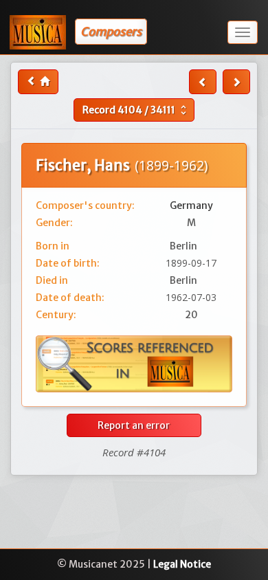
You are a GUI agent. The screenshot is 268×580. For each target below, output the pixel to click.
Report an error (134, 425)
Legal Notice (182, 564)
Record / (136, 110)
